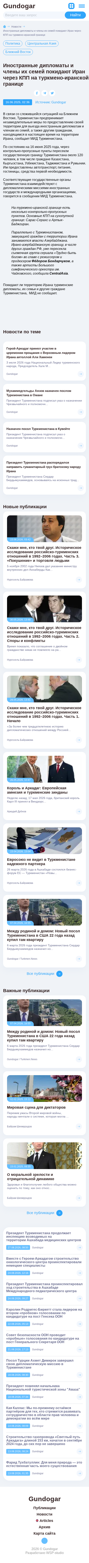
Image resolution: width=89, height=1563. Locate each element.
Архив (44, 1527)
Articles (46, 1521)
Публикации (44, 1508)
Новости (16, 26)
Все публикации (40, 974)
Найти (75, 15)
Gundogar (19, 6)
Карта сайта (44, 1533)
